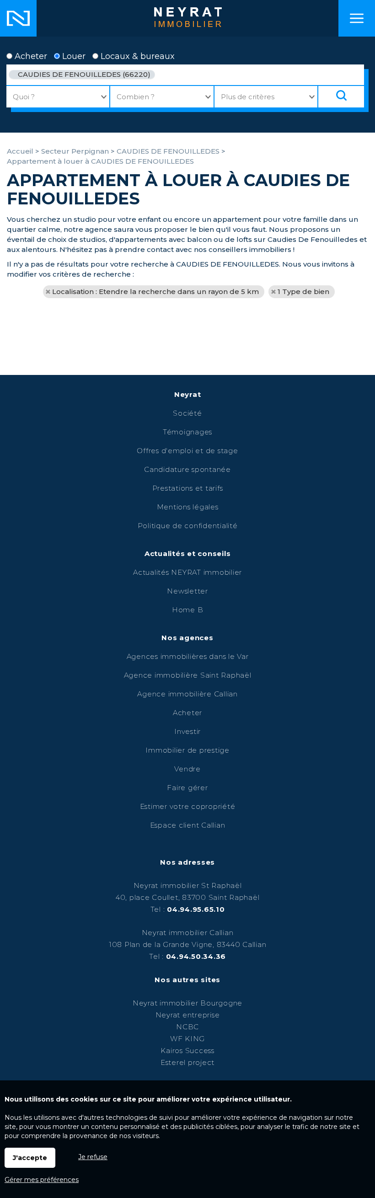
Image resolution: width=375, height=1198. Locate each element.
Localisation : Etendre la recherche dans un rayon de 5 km (155, 291)
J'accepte (30, 1158)
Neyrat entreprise (187, 1015)
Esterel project (187, 1062)
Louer (73, 56)
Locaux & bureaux (136, 56)
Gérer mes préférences (42, 1180)
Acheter (29, 56)
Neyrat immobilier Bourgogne (187, 1003)
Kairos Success (187, 1050)
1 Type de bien (303, 291)
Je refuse (92, 1157)
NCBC (187, 1026)
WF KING (187, 1038)
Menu (356, 18)
